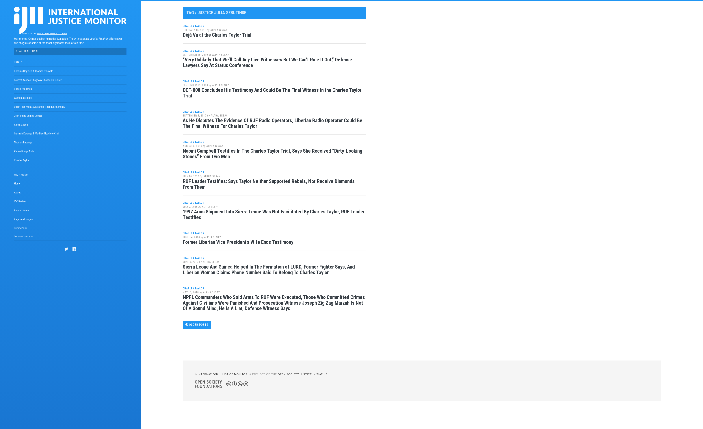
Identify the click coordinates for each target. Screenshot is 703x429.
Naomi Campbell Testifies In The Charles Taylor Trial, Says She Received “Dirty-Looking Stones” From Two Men (272, 154)
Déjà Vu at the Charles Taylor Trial (217, 35)
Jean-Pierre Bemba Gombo (28, 115)
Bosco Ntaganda (23, 88)
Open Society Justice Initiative (52, 33)
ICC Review (20, 201)
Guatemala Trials (23, 97)
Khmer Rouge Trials (24, 151)
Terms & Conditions (23, 236)
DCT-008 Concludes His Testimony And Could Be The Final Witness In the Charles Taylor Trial (272, 93)
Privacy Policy (20, 228)
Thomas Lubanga (23, 142)
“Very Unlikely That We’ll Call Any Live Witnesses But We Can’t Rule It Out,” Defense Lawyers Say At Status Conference (267, 62)
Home (17, 183)
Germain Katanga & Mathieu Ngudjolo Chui (36, 133)
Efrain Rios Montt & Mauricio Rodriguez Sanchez (39, 106)
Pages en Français (23, 219)
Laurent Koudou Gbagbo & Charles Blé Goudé (38, 80)
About (17, 192)
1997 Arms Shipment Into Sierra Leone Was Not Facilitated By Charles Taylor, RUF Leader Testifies (274, 214)
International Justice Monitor (223, 374)
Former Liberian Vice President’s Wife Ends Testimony (238, 242)
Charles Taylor (21, 160)
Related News (21, 210)
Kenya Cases (21, 124)
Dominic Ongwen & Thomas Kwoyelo (33, 71)
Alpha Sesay (218, 30)
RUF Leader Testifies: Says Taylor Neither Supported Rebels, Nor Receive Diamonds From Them (269, 184)
